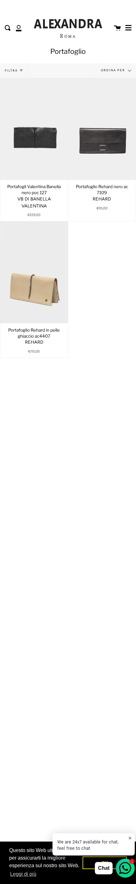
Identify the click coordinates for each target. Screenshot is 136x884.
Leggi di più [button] (23, 874)
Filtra (11, 70)
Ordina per (113, 70)
